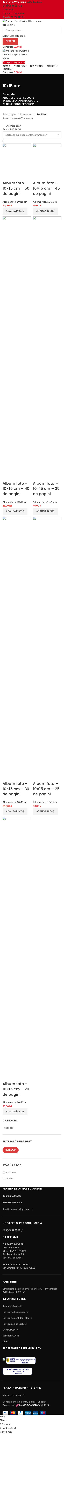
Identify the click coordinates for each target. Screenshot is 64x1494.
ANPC (6, 1341)
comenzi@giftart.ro (21, 1209)
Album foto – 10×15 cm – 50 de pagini (16, 188)
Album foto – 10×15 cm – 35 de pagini (46, 489)
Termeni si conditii (12, 1306)
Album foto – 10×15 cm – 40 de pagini (16, 489)
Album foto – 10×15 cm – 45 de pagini (46, 188)
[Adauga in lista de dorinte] (25, 176)
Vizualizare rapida (16, 176)
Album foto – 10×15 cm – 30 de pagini (16, 789)
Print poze (8, 1127)
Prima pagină (9, 114)
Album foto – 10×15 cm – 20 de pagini (16, 1089)
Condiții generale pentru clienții (24, 1401)
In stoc (10, 1178)
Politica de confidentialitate (17, 1317)
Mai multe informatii (13, 1394)
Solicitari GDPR (11, 1335)
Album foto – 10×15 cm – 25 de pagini (46, 789)
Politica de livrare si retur (16, 1311)
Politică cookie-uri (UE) (15, 1323)
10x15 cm (22, 201)
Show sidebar (13, 125)
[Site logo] (24, 22)
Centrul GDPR (10, 1329)
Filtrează (10, 1150)
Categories (9, 94)
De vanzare (12, 1172)
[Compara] (7, 176)
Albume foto (26, 114)
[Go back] (7, 78)
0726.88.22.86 (34, 1)
